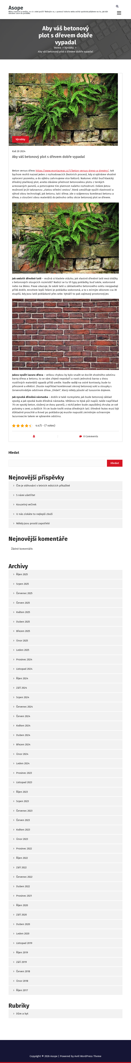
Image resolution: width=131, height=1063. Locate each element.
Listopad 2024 (24, 668)
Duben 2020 (23, 924)
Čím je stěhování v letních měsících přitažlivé (43, 485)
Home (57, 47)
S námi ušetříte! (25, 495)
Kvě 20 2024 (18, 151)
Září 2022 (21, 867)
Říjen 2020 (22, 905)
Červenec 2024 (24, 706)
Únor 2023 (22, 839)
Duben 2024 (23, 735)
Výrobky (69, 47)
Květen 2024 (23, 725)
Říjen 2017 (22, 990)
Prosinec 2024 (24, 659)
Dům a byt (22, 1013)
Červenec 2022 (24, 876)
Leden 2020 (22, 933)
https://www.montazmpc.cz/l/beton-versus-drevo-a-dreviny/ (72, 170)
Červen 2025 (23, 602)
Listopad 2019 (24, 943)
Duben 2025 (23, 621)
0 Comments (90, 436)
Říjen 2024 (22, 678)
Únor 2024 (22, 754)
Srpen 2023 (22, 801)
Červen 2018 (23, 971)
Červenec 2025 (24, 593)
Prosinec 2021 (24, 895)
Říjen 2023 (22, 791)
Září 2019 (21, 962)
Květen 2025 (23, 612)
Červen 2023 (23, 820)
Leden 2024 (23, 763)
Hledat (14, 453)
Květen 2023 (23, 829)
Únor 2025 (22, 640)
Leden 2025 (22, 649)
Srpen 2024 (22, 697)
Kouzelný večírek (26, 504)
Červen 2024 (23, 716)
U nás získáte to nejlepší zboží (34, 514)
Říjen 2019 (22, 952)
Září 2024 (21, 687)
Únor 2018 (22, 980)
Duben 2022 (23, 886)
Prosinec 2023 (24, 772)
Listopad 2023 (24, 782)
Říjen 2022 (22, 857)
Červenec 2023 (24, 810)
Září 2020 (21, 914)
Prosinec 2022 (24, 848)
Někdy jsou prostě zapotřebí (33, 523)
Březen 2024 (23, 744)
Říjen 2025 (22, 574)
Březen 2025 (23, 631)
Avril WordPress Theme (87, 1056)
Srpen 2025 (22, 583)
